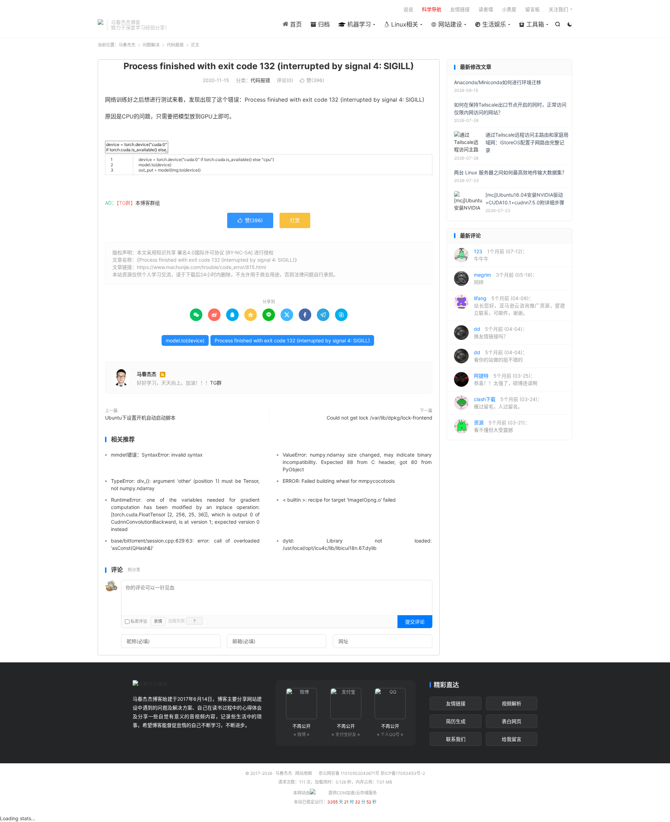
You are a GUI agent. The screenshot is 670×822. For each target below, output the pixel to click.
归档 (323, 24)
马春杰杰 (100, 24)
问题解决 (151, 45)
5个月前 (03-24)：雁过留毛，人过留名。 (508, 402)
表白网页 (511, 721)
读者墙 (485, 9)
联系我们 (456, 739)
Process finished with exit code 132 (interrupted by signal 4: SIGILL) (269, 66)
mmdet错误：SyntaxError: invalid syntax (157, 455)
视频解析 (511, 703)
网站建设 (449, 24)
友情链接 (460, 9)
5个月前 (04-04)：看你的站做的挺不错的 (500, 356)
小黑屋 (509, 9)
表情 (158, 621)
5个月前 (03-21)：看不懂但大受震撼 (502, 426)
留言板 (532, 9)
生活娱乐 (493, 24)
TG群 (216, 383)
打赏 (295, 220)
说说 (408, 9)
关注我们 (558, 9)
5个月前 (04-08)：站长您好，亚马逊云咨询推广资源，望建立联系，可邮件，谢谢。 (519, 305)
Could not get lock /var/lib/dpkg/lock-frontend (379, 418)
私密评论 (138, 621)
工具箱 (534, 24)
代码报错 (175, 45)
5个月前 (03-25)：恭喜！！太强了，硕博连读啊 (505, 379)
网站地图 (303, 773)
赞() (312, 80)
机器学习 (358, 24)
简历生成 (456, 721)
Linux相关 (403, 24)
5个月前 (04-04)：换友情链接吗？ (500, 332)
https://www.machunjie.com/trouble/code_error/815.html (201, 267)
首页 (295, 24)
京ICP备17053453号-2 (402, 773)
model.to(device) (185, 340)
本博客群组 (147, 203)
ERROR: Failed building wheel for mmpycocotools (339, 481)
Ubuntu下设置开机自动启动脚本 (140, 418)
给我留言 (511, 739)
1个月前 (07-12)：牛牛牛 (500, 255)
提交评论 (415, 622)
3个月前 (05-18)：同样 (505, 278)
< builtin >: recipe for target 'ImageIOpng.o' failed (339, 500)
